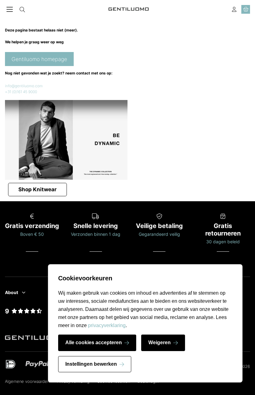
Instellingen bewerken (91, 364)
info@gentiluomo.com (24, 85)
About (11, 292)
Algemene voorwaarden (27, 381)
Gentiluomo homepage (39, 59)
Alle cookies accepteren (93, 342)
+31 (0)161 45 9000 (21, 91)
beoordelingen (24, 318)
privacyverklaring (107, 325)
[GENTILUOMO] (129, 9)
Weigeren (159, 342)
